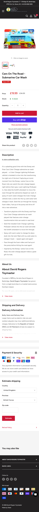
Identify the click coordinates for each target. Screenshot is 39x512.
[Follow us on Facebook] (3, 479)
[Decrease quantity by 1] (12, 105)
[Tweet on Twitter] (31, 145)
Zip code (5, 405)
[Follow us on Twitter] (7, 479)
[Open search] (27, 16)
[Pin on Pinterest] (27, 145)
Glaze (9, 507)
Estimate (8, 418)
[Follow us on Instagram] (11, 479)
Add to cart (19, 113)
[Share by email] (35, 145)
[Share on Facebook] (23, 145)
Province (5, 395)
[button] (35, 494)
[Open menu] (3, 11)
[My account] (31, 16)
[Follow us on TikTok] (15, 479)
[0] (35, 16)
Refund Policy (7, 427)
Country (5, 386)
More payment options (19, 125)
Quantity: (5, 105)
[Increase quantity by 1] (23, 105)
